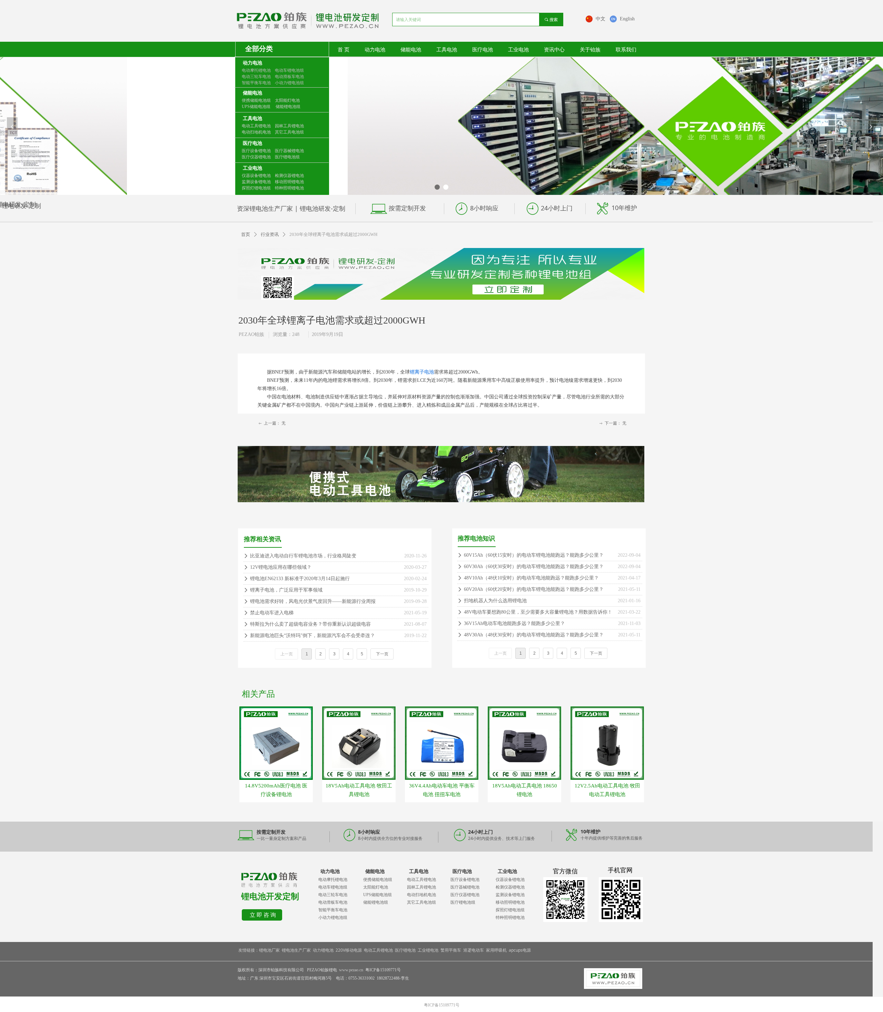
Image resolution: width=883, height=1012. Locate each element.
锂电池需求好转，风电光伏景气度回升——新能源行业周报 (313, 601)
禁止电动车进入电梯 (272, 612)
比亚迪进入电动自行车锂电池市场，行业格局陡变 (303, 555)
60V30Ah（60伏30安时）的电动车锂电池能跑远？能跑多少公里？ (534, 566)
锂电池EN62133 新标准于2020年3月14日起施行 (300, 578)
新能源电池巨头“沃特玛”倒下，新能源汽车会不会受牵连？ (312, 635)
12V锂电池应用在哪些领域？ (280, 567)
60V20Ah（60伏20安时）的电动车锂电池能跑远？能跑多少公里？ (534, 589)
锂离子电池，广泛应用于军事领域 (286, 590)
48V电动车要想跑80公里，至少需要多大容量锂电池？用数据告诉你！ (538, 612)
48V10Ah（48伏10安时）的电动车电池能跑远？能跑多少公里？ (531, 578)
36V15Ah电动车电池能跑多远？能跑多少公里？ (514, 623)
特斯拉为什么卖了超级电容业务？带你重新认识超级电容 (310, 624)
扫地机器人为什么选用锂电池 (495, 600)
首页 (245, 234)
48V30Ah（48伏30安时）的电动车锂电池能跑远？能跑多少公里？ (534, 634)
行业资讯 (270, 234)
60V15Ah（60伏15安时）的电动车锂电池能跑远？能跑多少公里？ (534, 555)
